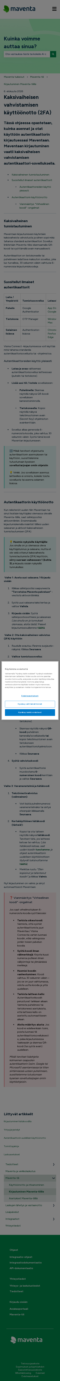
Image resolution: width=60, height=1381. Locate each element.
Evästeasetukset (30, 696)
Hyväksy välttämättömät (30, 704)
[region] (29, 690)
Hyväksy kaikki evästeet (30, 712)
